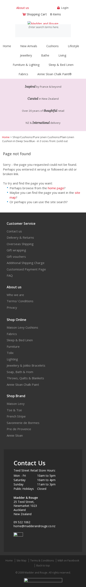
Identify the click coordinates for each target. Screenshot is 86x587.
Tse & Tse (14, 410)
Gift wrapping (16, 250)
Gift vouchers (16, 256)
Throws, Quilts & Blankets (25, 378)
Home (7, 46)
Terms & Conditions (42, 560)
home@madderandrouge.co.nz (34, 526)
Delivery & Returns (20, 237)
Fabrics (12, 334)
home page (56, 188)
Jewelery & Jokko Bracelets (26, 365)
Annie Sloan (15, 435)
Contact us (14, 231)
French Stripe (16, 416)
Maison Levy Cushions (22, 327)
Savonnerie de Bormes (23, 423)
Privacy (12, 307)
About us (22, 8)
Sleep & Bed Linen (20, 340)
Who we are (15, 295)
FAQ (10, 275)
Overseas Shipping (20, 244)
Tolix (10, 353)
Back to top (43, 565)
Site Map (21, 560)
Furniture (13, 346)
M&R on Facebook (68, 560)
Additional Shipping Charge (25, 263)
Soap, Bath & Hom (20, 372)
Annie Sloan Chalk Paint (23, 384)
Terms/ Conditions (20, 301)
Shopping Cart (37, 14)
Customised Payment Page (26, 269)
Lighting (12, 359)
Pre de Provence (19, 429)
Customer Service (21, 223)
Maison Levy (16, 404)
